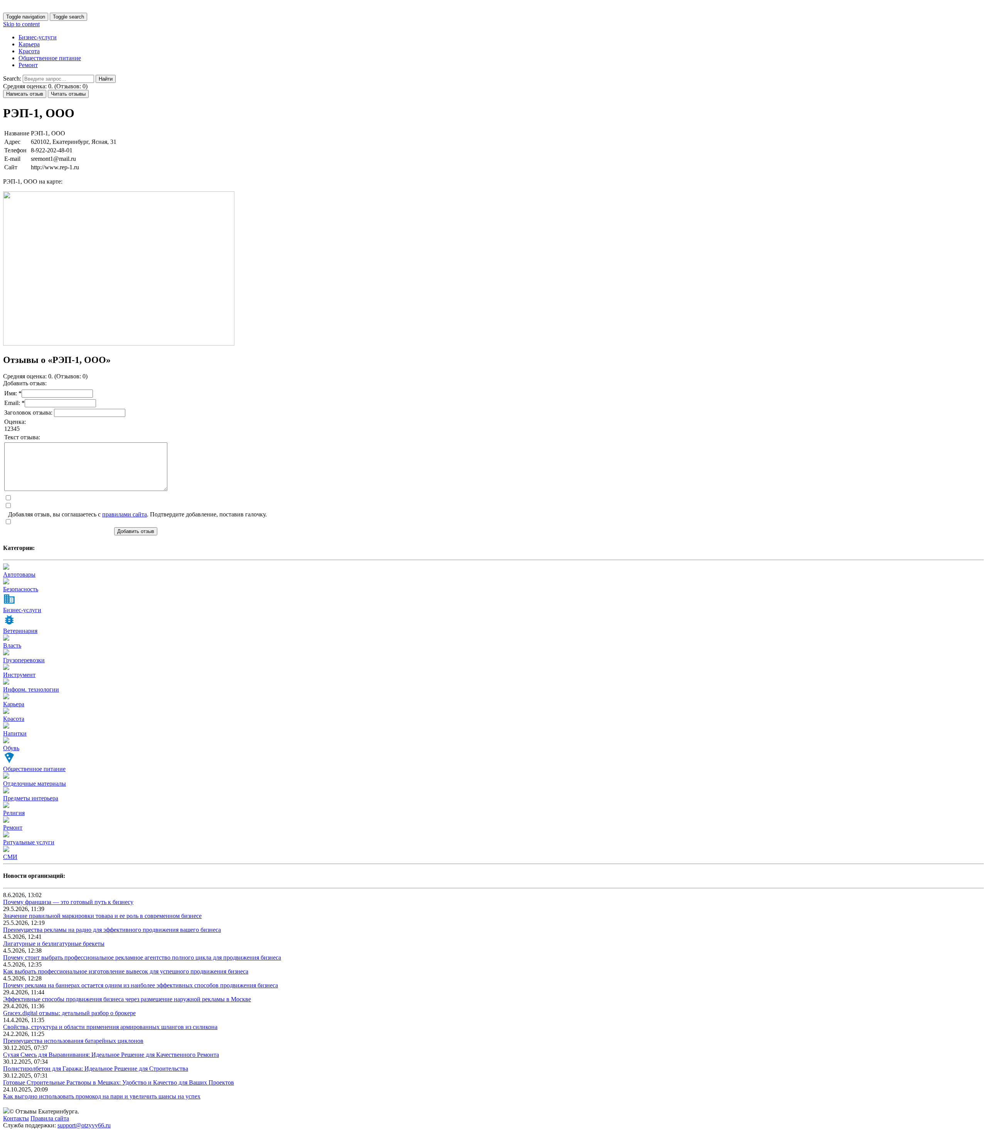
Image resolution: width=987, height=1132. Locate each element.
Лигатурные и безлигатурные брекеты (53, 943)
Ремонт (28, 65)
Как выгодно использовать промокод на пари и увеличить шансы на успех (101, 1096)
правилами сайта (124, 514)
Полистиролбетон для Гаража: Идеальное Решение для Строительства (95, 1068)
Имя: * (13, 393)
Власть (12, 645)
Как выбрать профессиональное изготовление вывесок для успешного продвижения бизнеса (125, 971)
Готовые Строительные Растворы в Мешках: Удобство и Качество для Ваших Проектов (118, 1082)
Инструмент (19, 674)
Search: (12, 78)
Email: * (14, 403)
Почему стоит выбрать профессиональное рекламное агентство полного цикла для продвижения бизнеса (142, 957)
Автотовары (19, 574)
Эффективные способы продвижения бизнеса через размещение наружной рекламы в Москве (127, 999)
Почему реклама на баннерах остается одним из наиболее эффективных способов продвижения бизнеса (140, 985)
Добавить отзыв (135, 531)
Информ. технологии (31, 689)
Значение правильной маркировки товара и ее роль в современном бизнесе (102, 916)
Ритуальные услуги (28, 842)
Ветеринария (20, 631)
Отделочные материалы (34, 783)
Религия (14, 813)
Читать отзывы (68, 94)
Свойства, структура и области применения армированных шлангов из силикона (110, 1027)
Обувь (11, 748)
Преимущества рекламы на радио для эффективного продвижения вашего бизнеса (112, 929)
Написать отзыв (24, 94)
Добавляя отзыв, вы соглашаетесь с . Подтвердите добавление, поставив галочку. (137, 514)
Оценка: (15, 421)
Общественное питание (50, 58)
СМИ (10, 857)
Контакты (16, 1118)
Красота (29, 51)
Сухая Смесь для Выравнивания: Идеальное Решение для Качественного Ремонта (111, 1054)
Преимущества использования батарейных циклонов (73, 1041)
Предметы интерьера (30, 798)
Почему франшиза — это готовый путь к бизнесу (68, 902)
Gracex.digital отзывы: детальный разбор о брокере (69, 1013)
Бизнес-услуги (38, 37)
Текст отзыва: (22, 437)
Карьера (29, 44)
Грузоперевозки (24, 660)
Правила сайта (49, 1118)
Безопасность (20, 589)
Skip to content (21, 24)
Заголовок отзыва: (29, 412)
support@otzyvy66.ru (84, 1125)
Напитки (15, 733)
